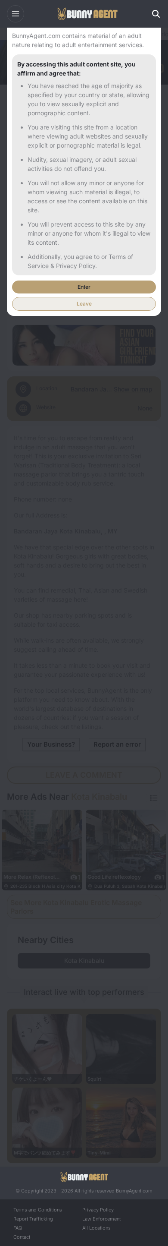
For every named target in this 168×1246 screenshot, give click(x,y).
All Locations (96, 1228)
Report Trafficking (33, 1219)
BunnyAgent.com (134, 1191)
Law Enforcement (101, 1219)
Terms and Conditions (37, 1210)
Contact (21, 1237)
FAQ (17, 1228)
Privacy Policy (98, 1210)
